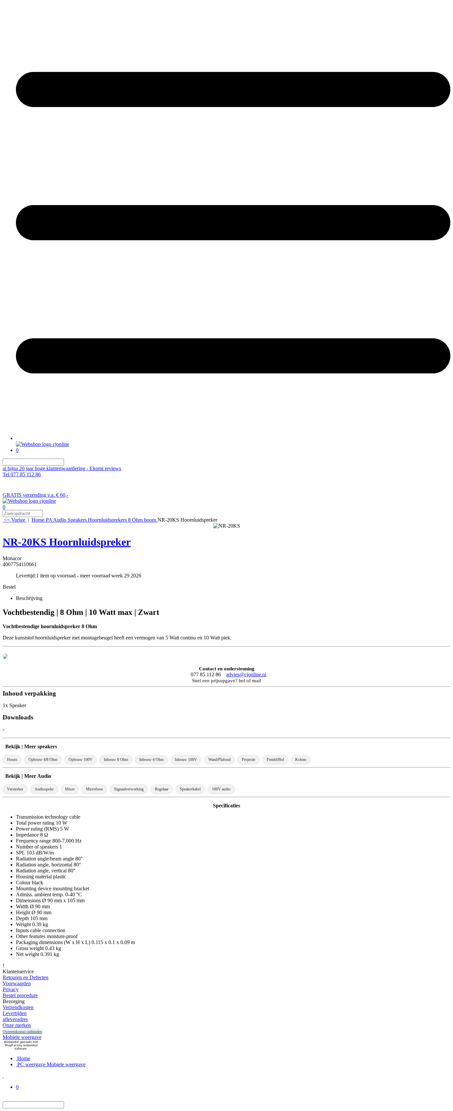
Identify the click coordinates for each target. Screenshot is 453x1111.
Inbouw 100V (186, 759)
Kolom (300, 759)
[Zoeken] (68, 462)
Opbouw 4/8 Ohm (43, 759)
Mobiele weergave (22, 1037)
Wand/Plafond (219, 759)
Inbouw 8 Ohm (116, 759)
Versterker (15, 789)
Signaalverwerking (129, 789)
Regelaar (161, 789)
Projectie (248, 759)
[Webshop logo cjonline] (42, 444)
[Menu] (233, 438)
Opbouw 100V (81, 759)
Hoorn (12, 759)
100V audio (221, 789)
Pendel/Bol (275, 759)
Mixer (70, 789)
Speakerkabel (190, 789)
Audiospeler (44, 789)
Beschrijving (29, 598)
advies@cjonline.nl (246, 674)
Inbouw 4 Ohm (151, 759)
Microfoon (94, 789)
